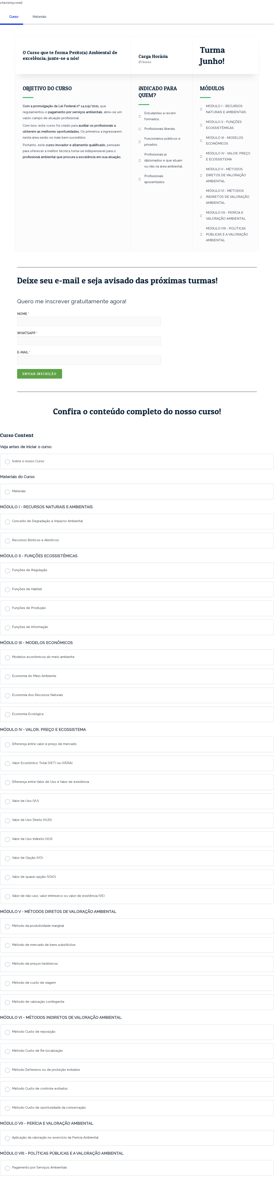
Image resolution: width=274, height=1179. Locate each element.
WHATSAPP (27, 333)
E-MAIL (23, 352)
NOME (23, 314)
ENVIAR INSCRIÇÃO (39, 374)
